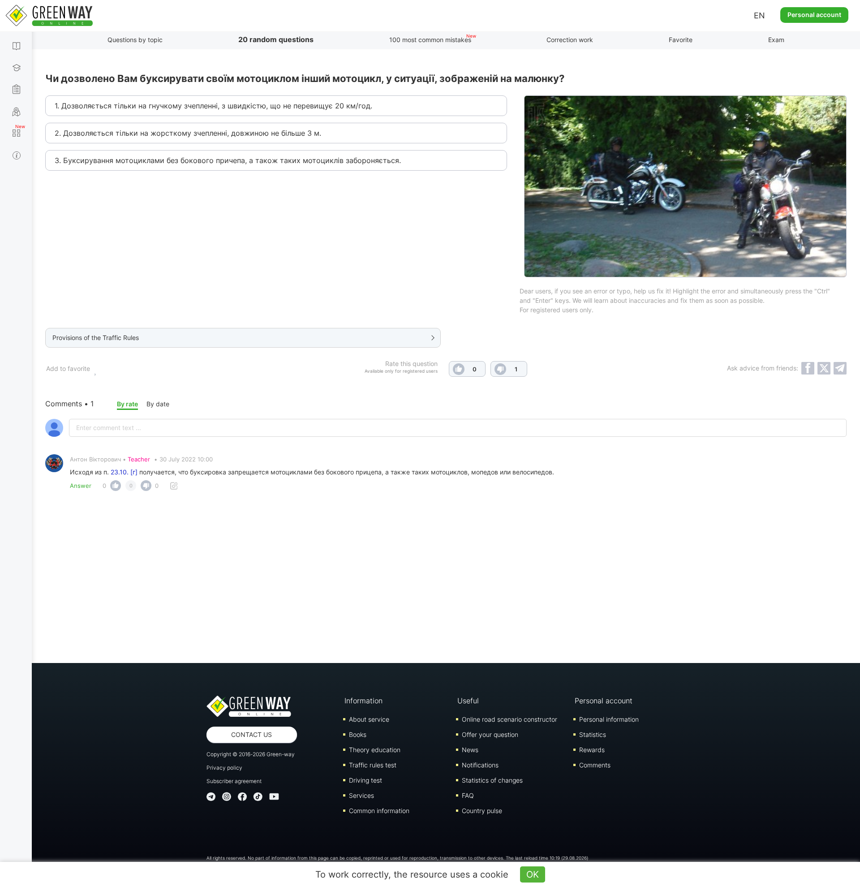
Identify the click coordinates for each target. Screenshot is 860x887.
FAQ (468, 795)
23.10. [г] (124, 472)
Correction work (569, 39)
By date (157, 404)
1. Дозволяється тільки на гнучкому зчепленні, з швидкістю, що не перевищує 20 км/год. (213, 105)
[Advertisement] (446, 573)
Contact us (251, 734)
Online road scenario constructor (509, 719)
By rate (127, 404)
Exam (776, 39)
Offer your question (490, 734)
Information (363, 700)
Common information (379, 810)
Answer (80, 485)
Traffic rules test (372, 765)
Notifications (480, 765)
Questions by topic (135, 39)
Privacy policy (224, 767)
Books (357, 734)
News (470, 750)
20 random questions (276, 39)
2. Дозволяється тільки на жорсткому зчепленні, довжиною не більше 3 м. (188, 133)
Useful (468, 700)
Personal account (814, 14)
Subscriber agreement (234, 781)
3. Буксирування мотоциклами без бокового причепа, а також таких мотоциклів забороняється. (228, 160)
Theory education (374, 750)
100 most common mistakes (430, 39)
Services (361, 795)
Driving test (365, 780)
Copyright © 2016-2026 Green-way (250, 754)
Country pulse (482, 810)
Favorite (680, 39)
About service (369, 719)
